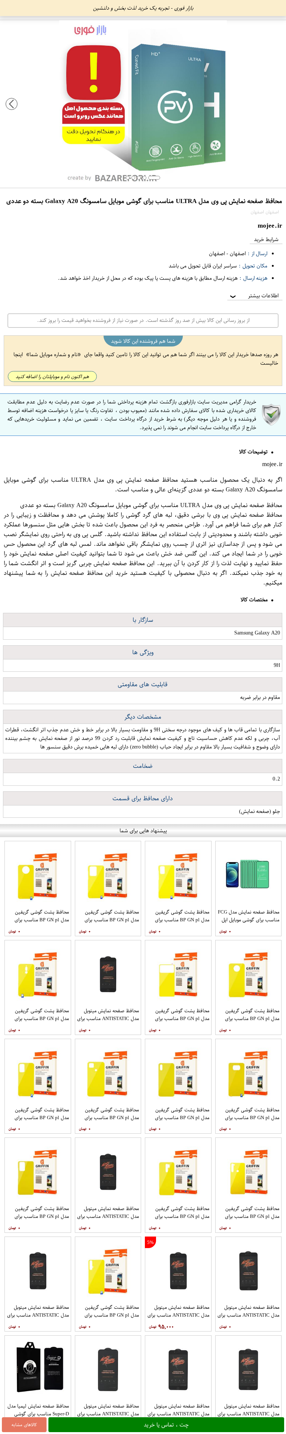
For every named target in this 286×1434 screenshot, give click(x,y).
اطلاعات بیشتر (253, 295)
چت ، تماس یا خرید (166, 1424)
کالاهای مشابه (24, 1424)
